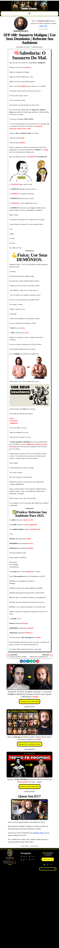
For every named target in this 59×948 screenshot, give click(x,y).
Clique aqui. (43, 26)
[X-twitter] (51, 864)
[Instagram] (47, 864)
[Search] (54, 869)
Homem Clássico (39, 833)
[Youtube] (44, 864)
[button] (29, 13)
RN (40, 649)
